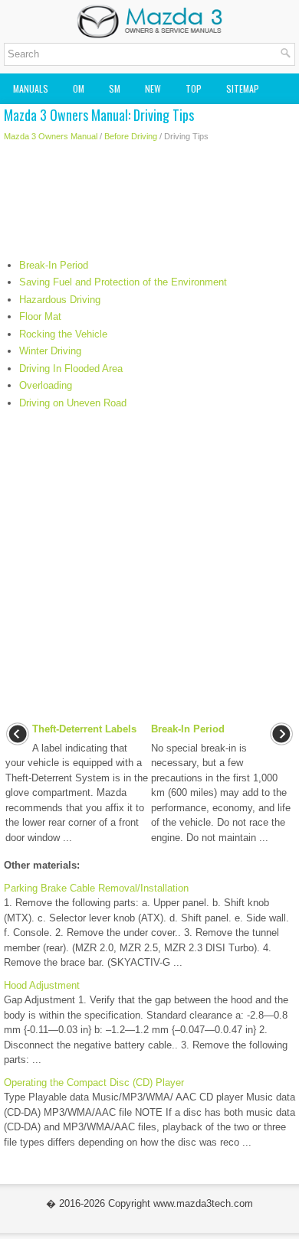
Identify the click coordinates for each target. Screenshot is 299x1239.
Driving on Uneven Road (73, 403)
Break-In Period (53, 265)
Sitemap (242, 88)
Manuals (30, 88)
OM (78, 88)
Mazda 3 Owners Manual (50, 136)
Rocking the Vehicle (63, 334)
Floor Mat (40, 316)
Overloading (45, 385)
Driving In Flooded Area (71, 368)
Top (194, 88)
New (153, 88)
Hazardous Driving (59, 299)
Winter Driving (50, 351)
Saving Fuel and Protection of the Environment (123, 282)
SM (114, 88)
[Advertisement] (149, 204)
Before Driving (130, 136)
